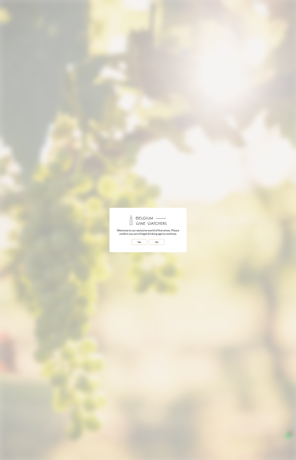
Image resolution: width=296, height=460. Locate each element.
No (156, 241)
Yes (139, 241)
